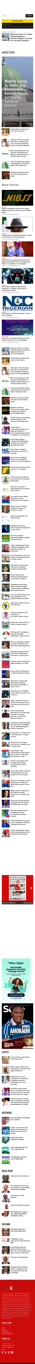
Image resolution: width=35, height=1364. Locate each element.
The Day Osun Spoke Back (19, 1257)
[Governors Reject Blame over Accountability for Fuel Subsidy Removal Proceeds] (6, 594)
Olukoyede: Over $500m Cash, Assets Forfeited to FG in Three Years (20, 744)
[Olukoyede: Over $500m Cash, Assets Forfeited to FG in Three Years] (6, 742)
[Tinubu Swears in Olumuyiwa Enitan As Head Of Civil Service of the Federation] (17, 224)
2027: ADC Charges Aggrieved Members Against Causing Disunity (20, 537)
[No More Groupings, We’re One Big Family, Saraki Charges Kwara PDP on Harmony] (6, 760)
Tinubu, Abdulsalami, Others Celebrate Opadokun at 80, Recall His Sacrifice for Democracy (20, 548)
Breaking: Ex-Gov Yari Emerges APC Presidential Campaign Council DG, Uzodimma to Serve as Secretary (19, 1080)
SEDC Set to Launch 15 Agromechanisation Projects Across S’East (20, 488)
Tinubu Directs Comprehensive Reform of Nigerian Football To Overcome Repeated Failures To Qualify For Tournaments (16, 262)
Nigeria (4, 207)
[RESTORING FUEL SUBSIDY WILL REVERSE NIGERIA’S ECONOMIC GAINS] (6, 1211)
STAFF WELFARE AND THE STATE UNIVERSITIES (19, 1148)
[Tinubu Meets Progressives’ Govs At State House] (6, 128)
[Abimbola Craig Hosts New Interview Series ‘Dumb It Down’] (6, 171)
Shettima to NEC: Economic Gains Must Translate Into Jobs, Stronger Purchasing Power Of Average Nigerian (20, 142)
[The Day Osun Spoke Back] (6, 1256)
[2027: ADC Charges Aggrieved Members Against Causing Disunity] (6, 535)
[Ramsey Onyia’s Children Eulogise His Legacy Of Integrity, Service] (6, 505)
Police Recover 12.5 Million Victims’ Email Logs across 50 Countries (20, 693)
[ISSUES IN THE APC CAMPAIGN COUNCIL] (6, 1137)
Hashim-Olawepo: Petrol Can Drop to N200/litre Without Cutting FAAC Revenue (20, 822)
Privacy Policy (5, 1331)
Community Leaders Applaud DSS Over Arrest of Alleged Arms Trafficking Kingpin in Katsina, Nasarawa (20, 725)
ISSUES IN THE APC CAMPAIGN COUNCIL (17, 1138)
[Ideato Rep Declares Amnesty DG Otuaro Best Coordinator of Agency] (6, 574)
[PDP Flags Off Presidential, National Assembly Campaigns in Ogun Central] (6, 631)
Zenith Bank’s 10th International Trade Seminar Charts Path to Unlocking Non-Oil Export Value (17, 25)
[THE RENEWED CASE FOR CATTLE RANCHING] (6, 1156)
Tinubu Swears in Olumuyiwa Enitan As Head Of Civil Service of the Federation (17, 236)
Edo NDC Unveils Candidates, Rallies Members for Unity (20, 662)
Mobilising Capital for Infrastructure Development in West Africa (20, 527)
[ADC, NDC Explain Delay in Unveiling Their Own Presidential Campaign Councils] (6, 810)
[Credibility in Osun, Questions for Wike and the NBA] (6, 1238)
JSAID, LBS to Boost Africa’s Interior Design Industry (20, 623)
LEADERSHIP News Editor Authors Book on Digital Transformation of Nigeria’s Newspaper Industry (20, 587)
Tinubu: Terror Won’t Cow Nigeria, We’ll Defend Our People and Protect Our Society (19, 1130)
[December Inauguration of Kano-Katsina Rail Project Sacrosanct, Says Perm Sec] (6, 651)
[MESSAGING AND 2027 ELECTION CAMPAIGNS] (6, 1228)
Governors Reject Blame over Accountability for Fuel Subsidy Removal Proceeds (21, 596)
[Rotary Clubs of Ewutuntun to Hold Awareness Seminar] (6, 670)
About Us (4, 1330)
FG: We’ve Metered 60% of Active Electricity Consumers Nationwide (20, 479)
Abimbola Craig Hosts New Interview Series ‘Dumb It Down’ (20, 174)
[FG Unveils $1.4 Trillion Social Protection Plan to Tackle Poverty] (6, 732)
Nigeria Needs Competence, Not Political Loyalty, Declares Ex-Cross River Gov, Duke (20, 793)
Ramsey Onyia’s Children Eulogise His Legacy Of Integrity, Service (19, 508)
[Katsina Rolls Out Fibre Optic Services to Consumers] (6, 466)
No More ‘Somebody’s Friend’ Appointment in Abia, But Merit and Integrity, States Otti (20, 783)
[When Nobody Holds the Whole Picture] (6, 515)
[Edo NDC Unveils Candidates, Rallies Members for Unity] (6, 661)
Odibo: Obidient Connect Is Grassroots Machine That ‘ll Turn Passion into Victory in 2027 (20, 703)
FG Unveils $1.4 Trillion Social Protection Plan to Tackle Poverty (20, 734)
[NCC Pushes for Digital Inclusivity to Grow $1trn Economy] (17, 303)
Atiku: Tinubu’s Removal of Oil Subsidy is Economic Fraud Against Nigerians (21, 1068)
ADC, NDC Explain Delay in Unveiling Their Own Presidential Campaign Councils (19, 813)
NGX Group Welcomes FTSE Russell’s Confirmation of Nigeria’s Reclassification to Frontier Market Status (20, 153)
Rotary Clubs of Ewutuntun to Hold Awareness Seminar (20, 672)
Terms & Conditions (7, 1333)
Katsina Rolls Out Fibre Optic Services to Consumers (20, 468)
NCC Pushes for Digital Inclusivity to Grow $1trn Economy (19, 451)
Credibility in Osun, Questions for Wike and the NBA (20, 1241)
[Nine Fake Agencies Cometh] (6, 1204)
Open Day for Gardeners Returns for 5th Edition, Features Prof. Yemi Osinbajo (15, 339)
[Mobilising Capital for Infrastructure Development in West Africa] (6, 525)
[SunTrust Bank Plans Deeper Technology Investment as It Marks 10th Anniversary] (6, 161)
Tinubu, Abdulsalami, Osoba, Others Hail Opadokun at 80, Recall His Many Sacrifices (20, 832)
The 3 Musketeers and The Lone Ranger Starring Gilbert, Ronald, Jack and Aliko (20, 1187)
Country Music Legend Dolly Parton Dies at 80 (20, 1058)
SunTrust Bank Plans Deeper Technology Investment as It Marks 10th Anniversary (20, 163)
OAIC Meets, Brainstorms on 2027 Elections (20, 604)
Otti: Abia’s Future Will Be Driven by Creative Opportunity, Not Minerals (20, 498)
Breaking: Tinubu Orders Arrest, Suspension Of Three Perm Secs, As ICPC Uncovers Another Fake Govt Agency (20, 1091)
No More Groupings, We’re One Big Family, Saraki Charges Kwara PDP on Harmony (19, 763)
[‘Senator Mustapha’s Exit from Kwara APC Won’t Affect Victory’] (6, 612)
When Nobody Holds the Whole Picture (19, 517)
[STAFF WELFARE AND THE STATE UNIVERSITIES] (6, 1146)
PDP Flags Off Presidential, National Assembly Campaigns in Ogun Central (20, 634)
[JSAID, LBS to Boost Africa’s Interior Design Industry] (6, 622)
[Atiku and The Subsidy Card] (6, 1175)
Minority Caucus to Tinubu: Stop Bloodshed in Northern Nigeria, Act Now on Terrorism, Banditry (21, 37)
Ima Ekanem (16, 214)
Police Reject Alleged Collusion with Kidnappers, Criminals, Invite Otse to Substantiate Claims (14, 288)
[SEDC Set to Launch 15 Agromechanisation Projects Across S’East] (6, 486)
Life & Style (5, 336)
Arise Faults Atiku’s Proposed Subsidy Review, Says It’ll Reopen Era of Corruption (20, 772)
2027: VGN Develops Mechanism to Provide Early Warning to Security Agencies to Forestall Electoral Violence (20, 714)
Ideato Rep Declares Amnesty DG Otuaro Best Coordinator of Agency (19, 576)
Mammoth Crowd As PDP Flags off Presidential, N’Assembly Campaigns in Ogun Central (19, 683)
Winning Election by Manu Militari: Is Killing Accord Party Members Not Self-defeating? (19, 1269)
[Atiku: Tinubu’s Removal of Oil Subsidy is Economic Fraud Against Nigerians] (6, 1066)
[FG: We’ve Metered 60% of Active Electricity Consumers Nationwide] (6, 476)
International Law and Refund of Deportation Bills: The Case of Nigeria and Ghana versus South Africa (20, 1250)
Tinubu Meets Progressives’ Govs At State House (20, 130)
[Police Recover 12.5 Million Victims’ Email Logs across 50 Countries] (6, 690)
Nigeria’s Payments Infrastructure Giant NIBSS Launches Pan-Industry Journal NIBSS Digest (16, 210)
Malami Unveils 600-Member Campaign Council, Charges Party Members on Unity (20, 802)
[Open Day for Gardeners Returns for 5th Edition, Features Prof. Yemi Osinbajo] (17, 327)
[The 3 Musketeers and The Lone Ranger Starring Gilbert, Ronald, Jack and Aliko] (6, 1185)
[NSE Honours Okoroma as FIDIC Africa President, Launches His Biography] (6, 564)
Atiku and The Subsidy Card (20, 1176)
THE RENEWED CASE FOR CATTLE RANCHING (19, 1158)
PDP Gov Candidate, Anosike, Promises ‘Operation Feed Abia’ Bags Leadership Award (20, 643)
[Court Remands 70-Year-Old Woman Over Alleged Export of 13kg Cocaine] (6, 554)
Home (3, 1328)
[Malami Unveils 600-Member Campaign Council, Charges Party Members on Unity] (6, 800)
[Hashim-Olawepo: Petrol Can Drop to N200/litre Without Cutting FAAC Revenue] (6, 820)
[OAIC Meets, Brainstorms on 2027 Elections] (6, 602)
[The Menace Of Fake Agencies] (6, 1195)
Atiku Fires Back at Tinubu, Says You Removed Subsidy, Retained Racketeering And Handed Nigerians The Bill (20, 1101)
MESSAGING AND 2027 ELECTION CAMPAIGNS (18, 1230)
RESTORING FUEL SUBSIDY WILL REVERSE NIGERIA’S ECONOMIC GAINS (19, 1214)
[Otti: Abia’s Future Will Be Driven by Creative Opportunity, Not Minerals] (6, 496)
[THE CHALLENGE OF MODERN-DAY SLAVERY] (6, 1117)
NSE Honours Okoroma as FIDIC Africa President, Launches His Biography (19, 567)
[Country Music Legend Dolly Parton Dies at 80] (6, 1056)
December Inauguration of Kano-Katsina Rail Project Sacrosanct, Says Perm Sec (20, 653)
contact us (10, 1347)
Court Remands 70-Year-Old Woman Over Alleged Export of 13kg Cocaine (20, 557)
